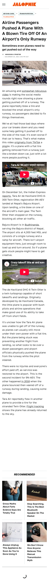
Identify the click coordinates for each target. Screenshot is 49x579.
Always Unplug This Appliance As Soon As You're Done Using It (12, 549)
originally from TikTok (27, 142)
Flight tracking (35, 406)
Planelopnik (8, 17)
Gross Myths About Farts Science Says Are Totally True (12, 508)
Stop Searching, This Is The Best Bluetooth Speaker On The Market (35, 510)
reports (6, 195)
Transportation (26, 13)
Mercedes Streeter (13, 54)
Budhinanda (32, 224)
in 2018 (25, 381)
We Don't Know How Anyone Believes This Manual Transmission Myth (35, 553)
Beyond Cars (8, 13)
